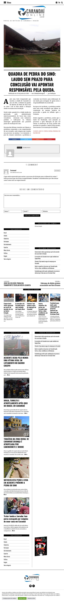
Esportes (6, 247)
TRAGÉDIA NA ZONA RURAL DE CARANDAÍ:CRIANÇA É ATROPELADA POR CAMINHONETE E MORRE (16, 442)
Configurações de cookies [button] (9, 598)
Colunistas (6, 239)
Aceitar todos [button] (22, 598)
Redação (53, 93)
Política (5, 253)
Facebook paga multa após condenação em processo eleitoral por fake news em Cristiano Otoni (47, 272)
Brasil (5, 233)
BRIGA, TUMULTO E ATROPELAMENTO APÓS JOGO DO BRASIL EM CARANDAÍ (16, 403)
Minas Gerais (7, 250)
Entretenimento (7, 244)
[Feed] (59, 2)
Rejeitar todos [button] (31, 598)
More (8, 375)
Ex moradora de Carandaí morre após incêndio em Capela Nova (20, 306)
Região (5, 256)
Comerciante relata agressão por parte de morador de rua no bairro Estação (8, 308)
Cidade (36, 93)
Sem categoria (7, 259)
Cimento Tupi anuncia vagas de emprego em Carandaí (31, 306)
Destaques (41, 93)
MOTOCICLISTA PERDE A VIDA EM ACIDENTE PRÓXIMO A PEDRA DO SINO (16, 482)
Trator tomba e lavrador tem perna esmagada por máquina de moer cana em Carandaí (16, 519)
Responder (57, 170)
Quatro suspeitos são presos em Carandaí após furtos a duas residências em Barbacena (46, 267)
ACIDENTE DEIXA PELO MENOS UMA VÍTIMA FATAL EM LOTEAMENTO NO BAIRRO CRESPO (16, 361)
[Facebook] (56, 2)
